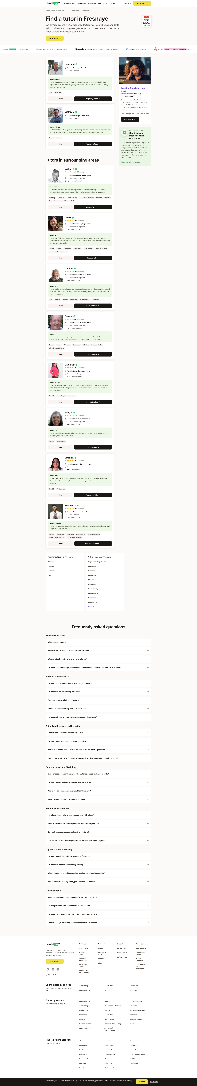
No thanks (154, 1082)
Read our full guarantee (130, 162)
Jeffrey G (69, 112)
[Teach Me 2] (53, 3)
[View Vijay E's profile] (55, 418)
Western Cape (63, 11)
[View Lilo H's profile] (55, 223)
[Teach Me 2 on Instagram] (57, 969)
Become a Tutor (70, 3)
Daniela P (70, 364)
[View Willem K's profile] (55, 175)
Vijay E (68, 412)
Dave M (69, 316)
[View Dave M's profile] (55, 322)
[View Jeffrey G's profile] (55, 115)
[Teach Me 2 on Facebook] (48, 969)
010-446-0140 (53, 975)
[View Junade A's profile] (55, 67)
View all (92, 607)
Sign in (126, 3)
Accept (142, 1082)
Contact (113, 3)
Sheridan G (70, 505)
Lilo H (68, 217)
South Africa (50, 11)
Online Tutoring (94, 3)
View (61, 99)
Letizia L (69, 457)
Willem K (69, 169)
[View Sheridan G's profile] (55, 511)
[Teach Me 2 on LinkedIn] (52, 969)
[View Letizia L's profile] (55, 463)
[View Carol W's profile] (55, 274)
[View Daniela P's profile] (55, 370)
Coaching (82, 3)
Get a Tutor (141, 3)
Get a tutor (53, 38)
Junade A (70, 64)
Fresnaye (85, 11)
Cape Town (75, 11)
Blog (105, 3)
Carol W (69, 268)
